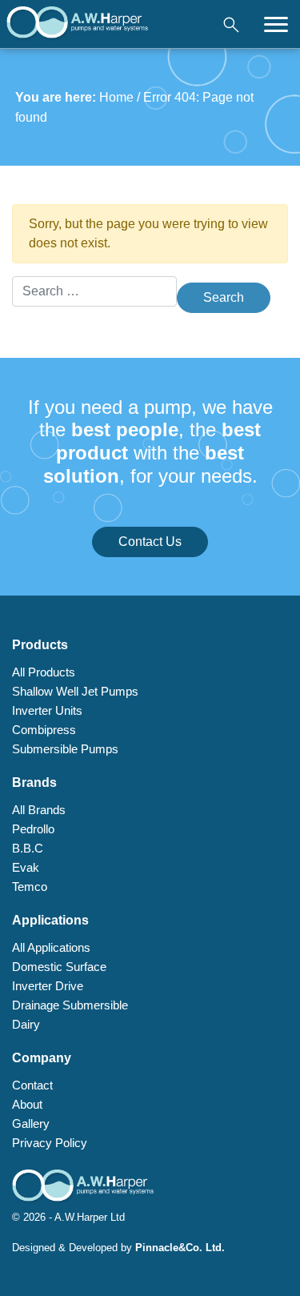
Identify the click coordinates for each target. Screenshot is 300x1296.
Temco (29, 886)
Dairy (26, 1024)
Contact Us (150, 541)
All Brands (39, 810)
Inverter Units (47, 710)
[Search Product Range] (231, 23)
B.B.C (27, 848)
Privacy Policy (49, 1143)
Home (116, 97)
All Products (43, 672)
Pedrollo (33, 829)
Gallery (31, 1123)
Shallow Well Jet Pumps (75, 691)
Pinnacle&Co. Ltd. (180, 1248)
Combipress (44, 729)
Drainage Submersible (70, 1005)
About (27, 1104)
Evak (25, 867)
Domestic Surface (59, 966)
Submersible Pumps (65, 749)
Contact (32, 1085)
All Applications (51, 947)
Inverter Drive (47, 986)
